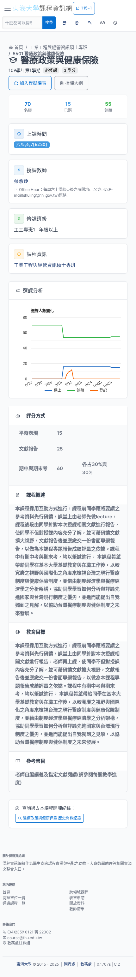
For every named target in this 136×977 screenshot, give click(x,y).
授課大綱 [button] (74, 83)
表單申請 (76, 898)
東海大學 (24, 964)
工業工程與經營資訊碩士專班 (58, 47)
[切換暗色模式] (115, 22)
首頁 (18, 47)
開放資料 (76, 903)
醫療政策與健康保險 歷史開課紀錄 (52, 818)
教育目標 (35, 632)
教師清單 (76, 909)
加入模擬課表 (33, 83)
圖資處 (69, 964)
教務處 (86, 964)
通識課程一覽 (14, 903)
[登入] (77, 22)
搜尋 (49, 22)
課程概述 (35, 495)
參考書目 (35, 761)
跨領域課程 (78, 892)
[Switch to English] (89, 22)
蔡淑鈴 (21, 181)
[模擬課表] (64, 22)
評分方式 (35, 416)
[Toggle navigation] (8, 8)
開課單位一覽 (14, 898)
